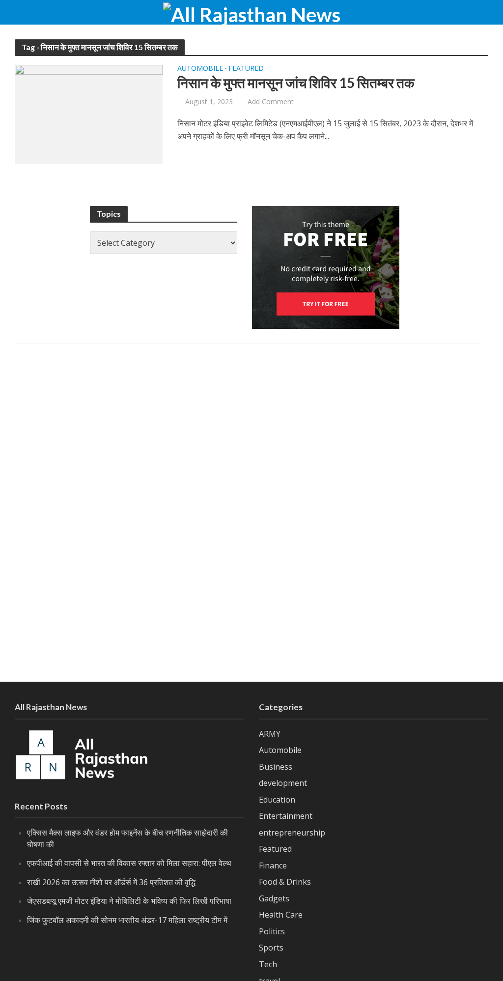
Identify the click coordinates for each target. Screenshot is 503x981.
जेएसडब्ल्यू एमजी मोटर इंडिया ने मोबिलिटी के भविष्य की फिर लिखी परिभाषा (129, 900)
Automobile (200, 69)
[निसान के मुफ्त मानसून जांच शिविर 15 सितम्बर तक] (89, 113)
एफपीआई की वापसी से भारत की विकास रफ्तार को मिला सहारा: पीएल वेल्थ (129, 863)
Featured (246, 69)
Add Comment (271, 101)
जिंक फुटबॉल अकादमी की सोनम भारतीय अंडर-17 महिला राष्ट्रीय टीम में (127, 920)
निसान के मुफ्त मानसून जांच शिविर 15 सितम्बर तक (296, 82)
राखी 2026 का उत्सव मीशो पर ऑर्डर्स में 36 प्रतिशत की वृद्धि (111, 882)
